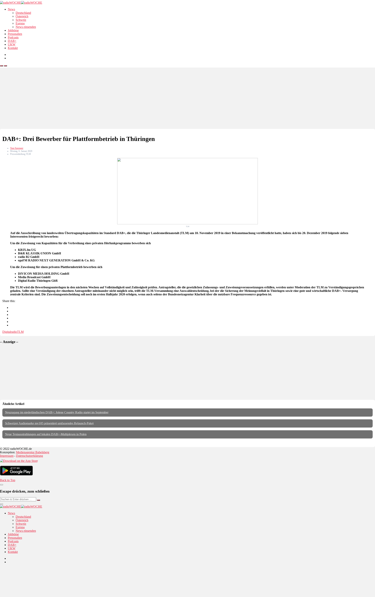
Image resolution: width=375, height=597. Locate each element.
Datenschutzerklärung (29, 455)
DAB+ (12, 41)
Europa (20, 23)
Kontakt (13, 48)
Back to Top (7, 480)
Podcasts (13, 37)
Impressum (6, 455)
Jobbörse (13, 30)
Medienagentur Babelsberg (32, 452)
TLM (20, 331)
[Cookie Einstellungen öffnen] (29, 595)
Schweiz (21, 19)
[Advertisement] (187, 99)
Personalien (15, 34)
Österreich (22, 16)
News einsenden (26, 27)
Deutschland (23, 12)
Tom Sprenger (16, 148)
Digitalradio (9, 331)
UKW (11, 44)
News (11, 9)
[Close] (1, 484)
